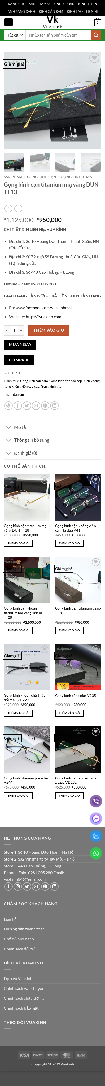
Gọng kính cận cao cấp (65, 381)
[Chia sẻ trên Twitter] (27, 405)
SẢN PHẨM (37, 4)
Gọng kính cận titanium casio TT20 (78, 610)
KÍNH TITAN (87, 4)
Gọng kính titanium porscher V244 (26, 780)
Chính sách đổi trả (20, 948)
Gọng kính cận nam (34, 381)
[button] (8, 22)
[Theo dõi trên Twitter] (27, 886)
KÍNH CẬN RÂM (51, 11)
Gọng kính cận (41, 177)
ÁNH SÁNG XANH (21, 11)
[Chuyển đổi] (9, 428)
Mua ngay (20, 344)
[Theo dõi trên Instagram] (18, 886)
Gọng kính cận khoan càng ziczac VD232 (75, 780)
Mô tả (20, 427)
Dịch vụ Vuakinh (18, 978)
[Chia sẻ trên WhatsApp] (8, 405)
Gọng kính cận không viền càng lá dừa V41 (75, 528)
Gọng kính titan (77, 177)
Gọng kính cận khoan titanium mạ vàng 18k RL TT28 (23, 612)
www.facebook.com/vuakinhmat (44, 307)
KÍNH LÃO (75, 11)
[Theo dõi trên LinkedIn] (54, 886)
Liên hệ (10, 919)
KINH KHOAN (64, 4)
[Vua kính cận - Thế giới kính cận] (52, 22)
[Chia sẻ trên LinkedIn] (54, 405)
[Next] (92, 100)
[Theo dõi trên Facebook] (8, 886)
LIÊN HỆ (92, 11)
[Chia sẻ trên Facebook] (18, 405)
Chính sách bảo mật (21, 1008)
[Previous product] (18, 208)
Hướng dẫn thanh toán (24, 928)
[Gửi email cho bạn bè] (36, 405)
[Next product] (8, 208)
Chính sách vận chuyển (24, 988)
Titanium (17, 394)
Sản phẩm (13, 177)
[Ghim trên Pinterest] (45, 405)
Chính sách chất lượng (24, 998)
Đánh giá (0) (25, 453)
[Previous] (12, 100)
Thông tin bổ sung (31, 440)
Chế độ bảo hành (19, 938)
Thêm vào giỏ (48, 330)
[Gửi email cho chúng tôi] (36, 886)
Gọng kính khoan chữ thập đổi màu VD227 (24, 697)
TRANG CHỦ (15, 4)
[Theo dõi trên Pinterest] (45, 886)
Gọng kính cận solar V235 (75, 696)
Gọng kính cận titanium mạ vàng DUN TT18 (25, 528)
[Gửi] (96, 35)
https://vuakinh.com (43, 316)
